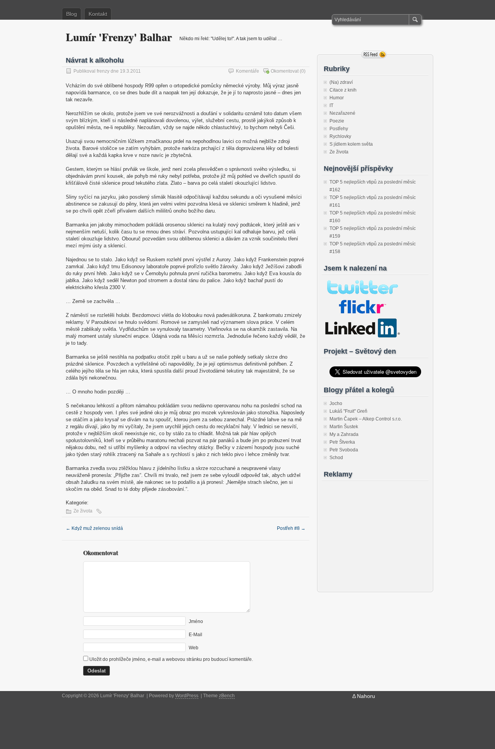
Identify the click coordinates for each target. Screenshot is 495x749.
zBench (227, 695)
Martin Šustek (343, 426)
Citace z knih (343, 90)
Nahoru (366, 696)
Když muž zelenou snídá (94, 528)
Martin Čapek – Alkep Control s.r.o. (365, 419)
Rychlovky (340, 136)
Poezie (336, 121)
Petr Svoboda (343, 450)
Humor (336, 97)
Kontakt (98, 14)
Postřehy (338, 128)
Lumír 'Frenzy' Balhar (119, 37)
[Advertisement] (372, 532)
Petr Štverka (342, 442)
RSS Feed (374, 54)
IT (331, 105)
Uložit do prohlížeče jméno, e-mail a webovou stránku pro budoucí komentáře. (171, 659)
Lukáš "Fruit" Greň (348, 411)
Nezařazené (342, 113)
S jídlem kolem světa (351, 144)
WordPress (186, 695)
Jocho (335, 403)
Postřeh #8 (291, 528)
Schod (336, 457)
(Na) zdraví (341, 82)
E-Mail (195, 634)
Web (193, 647)
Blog (71, 14)
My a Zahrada (343, 434)
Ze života (82, 511)
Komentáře (247, 71)
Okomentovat (285, 71)
